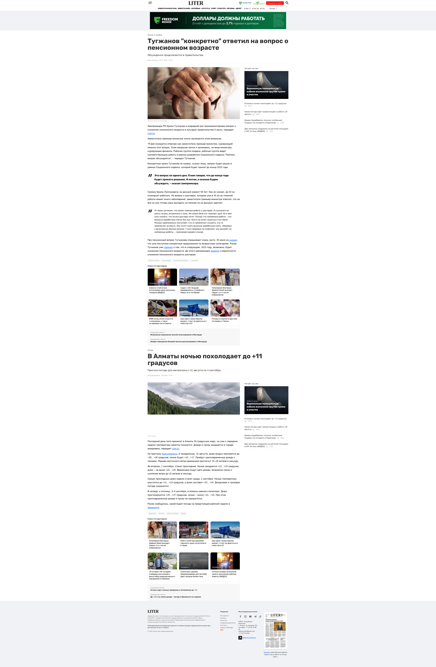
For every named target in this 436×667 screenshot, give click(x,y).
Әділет (238, 8)
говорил (168, 247)
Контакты (223, 625)
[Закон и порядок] (246, 3)
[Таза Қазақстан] (259, 3)
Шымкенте (153, 507)
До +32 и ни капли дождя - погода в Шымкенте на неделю (175, 597)
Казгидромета (169, 454)
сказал (233, 240)
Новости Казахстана (167, 8)
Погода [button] (272, 8)
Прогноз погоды (172, 513)
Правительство (154, 260)
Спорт (213, 8)
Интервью (195, 8)
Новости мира (184, 8)
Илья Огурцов (153, 60)
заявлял (215, 251)
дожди (183, 513)
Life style (205, 8)
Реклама (223, 618)
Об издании (224, 616)
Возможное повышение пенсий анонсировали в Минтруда (176, 335)
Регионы (230, 8)
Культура (221, 8)
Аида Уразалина (154, 375)
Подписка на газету (275, 3)
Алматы (161, 513)
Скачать (267, 652)
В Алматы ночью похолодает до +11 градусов (265, 103)
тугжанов (194, 260)
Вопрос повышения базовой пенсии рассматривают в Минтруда (178, 341)
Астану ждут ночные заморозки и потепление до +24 (173, 590)
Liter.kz (151, 133)
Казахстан (152, 513)
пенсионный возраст (181, 260)
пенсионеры (166, 260)
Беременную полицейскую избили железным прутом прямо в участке (266, 91)
